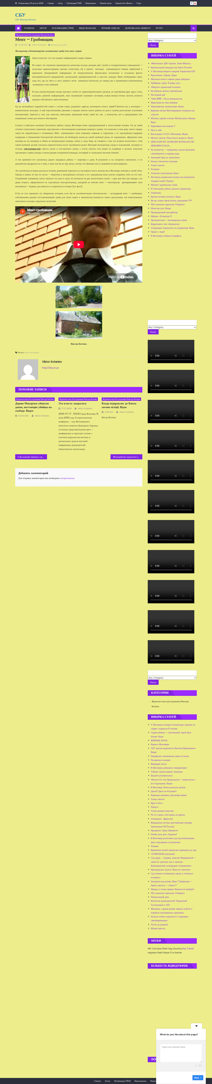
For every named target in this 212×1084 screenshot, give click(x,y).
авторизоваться (67, 478)
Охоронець (156, 192)
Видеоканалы (91, 3)
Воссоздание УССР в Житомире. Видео (169, 134)
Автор (60, 3)
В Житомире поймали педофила (166, 235)
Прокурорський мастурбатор (164, 212)
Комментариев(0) (59, 44)
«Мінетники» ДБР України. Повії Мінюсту (171, 63)
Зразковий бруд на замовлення (165, 157)
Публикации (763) (74, 3)
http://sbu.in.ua (50, 367)
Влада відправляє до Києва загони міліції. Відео (119, 405)
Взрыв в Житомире (160, 744)
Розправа (155, 169)
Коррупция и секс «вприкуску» (165, 224)
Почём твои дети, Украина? (164, 834)
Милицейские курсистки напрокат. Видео (127, 456)
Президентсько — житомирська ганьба (169, 220)
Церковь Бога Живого (124, 3)
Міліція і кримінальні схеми (164, 184)
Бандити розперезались (162, 775)
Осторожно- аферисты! (162, 818)
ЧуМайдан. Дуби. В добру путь (165, 83)
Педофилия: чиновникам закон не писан (170, 756)
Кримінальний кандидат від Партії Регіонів (171, 67)
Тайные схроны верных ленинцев (167, 771)
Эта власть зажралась (73, 403)
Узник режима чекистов (162, 810)
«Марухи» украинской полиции (165, 87)
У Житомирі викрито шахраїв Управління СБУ (173, 71)
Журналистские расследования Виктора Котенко (35, 35)
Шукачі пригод (158, 928)
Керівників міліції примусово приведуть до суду (173, 850)
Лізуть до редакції (159, 924)
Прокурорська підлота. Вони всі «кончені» (170, 869)
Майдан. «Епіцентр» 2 (161, 216)
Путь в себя (156, 130)
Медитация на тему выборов (164, 102)
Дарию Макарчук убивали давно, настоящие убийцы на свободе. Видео (33, 407)
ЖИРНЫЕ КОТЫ (159, 740)
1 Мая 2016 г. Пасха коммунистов (166, 98)
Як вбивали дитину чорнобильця (166, 90)
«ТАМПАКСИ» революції (163, 853)
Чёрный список (106, 3)
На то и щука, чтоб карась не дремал (168, 814)
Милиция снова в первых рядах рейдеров (170, 79)
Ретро (139, 3)
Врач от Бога (157, 803)
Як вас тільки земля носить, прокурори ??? (171, 200)
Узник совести (158, 165)
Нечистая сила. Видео (161, 208)
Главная (51, 3)
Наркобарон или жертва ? (163, 126)
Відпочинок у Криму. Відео (164, 75)
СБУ (20, 14)
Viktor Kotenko (39, 44)
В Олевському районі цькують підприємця (171, 188)
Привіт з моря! (158, 231)
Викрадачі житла (159, 763)
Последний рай (158, 94)
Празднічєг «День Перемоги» (164, 830)
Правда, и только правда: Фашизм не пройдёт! (172, 889)
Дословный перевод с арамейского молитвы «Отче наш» (33, 456)
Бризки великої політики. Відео (166, 196)
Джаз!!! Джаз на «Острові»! (163, 791)
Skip (188, 1077)
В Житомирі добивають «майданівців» (169, 767)
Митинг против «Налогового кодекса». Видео (172, 137)
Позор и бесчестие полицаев (164, 161)
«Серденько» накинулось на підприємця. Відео (172, 227)
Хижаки (154, 846)
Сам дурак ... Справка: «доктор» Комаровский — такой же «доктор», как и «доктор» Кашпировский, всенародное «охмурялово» (173, 861)
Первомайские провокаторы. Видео (167, 106)
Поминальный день (160, 897)
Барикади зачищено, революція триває (169, 795)
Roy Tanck (188, 948)
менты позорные (32, 352)
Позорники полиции (160, 760)
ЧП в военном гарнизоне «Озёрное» (168, 204)
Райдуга (154, 807)
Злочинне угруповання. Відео (165, 173)
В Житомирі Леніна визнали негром (168, 787)
